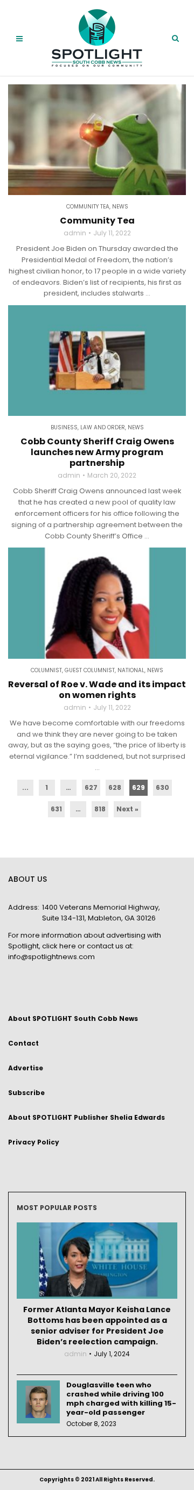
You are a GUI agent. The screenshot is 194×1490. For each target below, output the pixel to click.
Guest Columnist (90, 670)
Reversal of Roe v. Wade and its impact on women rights (97, 690)
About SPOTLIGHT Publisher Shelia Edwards (86, 1117)
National (130, 670)
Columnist (46, 670)
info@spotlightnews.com (51, 957)
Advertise (25, 1067)
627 (91, 787)
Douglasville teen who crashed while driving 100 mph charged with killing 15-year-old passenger (121, 1398)
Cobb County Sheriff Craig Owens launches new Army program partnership (97, 452)
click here (59, 946)
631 (56, 809)
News (120, 207)
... (25, 787)
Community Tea (87, 207)
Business (64, 427)
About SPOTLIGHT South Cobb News (73, 1018)
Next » (127, 809)
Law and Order (102, 427)
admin (75, 233)
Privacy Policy (33, 1142)
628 (114, 787)
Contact (23, 1043)
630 (162, 787)
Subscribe (26, 1092)
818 (100, 809)
